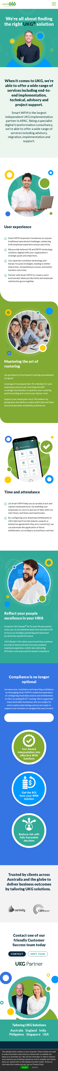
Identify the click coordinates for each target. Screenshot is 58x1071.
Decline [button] (35, 1067)
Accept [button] (24, 1067)
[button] (54, 3)
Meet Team (38, 954)
